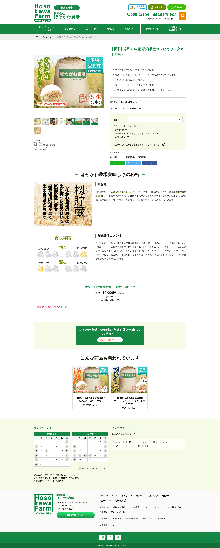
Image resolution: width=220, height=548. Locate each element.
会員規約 (161, 519)
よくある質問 (134, 507)
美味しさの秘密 (119, 507)
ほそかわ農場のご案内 (172, 507)
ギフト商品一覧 (122, 137)
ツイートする (134, 163)
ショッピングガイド (151, 507)
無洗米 (110, 29)
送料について (121, 130)
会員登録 (103, 525)
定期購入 (150, 29)
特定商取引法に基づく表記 (110, 519)
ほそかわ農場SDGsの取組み (140, 7)
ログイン (114, 525)
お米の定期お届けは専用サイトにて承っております (138, 144)
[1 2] (154, 119)
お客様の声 (104, 507)
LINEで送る (117, 163)
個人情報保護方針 (132, 519)
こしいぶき (91, 29)
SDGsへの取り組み (118, 512)
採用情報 (103, 512)
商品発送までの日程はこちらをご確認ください (136, 133)
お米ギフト (129, 29)
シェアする (150, 163)
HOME (36, 37)
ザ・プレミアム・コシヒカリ (114, 495)
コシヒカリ (70, 29)
